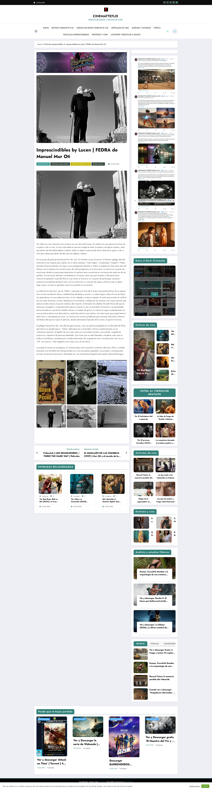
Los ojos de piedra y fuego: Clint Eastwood (165, 500)
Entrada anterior (73, 449)
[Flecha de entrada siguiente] (126, 453)
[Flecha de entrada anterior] (37, 453)
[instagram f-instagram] (170, 2)
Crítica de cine (43, 164)
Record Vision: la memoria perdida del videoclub (143, 476)
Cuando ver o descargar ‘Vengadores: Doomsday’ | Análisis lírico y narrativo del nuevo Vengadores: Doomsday (161, 691)
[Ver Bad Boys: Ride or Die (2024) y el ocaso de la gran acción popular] (50, 484)
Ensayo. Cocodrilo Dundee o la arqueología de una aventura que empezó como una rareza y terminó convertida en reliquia (154, 573)
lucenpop (45, 496)
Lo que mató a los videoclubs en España (165, 476)
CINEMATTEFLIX (105, 16)
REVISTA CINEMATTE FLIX (63, 27)
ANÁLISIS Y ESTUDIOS (141, 27)
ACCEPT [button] (205, 786)
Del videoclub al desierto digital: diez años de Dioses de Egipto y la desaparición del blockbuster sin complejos (110, 500)
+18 (154, 294)
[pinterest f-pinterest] (173, 2)
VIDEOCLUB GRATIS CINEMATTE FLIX (92, 27)
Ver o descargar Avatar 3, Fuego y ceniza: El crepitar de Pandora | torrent (161, 651)
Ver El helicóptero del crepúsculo (143, 417)
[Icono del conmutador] (36, 31)
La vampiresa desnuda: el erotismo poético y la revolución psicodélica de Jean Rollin (165, 441)
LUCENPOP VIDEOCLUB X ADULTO (125, 34)
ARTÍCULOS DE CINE (120, 27)
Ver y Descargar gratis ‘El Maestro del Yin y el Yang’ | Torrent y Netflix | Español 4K (124, 739)
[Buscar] (167, 31)
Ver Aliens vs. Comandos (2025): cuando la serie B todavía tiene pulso (78, 500)
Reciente (140, 643)
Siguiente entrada (91, 449)
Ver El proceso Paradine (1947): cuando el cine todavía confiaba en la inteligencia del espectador (143, 441)
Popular (155, 643)
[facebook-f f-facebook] (164, 2)
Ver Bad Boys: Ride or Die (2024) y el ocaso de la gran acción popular (49, 500)
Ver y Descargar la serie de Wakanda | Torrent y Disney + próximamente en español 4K (49, 742)
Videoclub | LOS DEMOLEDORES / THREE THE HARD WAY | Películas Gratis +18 (61, 455)
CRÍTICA (157, 27)
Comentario (169, 643)
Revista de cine (98, 164)
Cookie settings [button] (194, 786)
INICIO (46, 27)
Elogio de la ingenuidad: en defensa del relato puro (143, 500)
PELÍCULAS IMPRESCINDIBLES (76, 34)
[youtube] (176, 2)
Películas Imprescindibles (60, 164)
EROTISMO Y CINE (100, 34)
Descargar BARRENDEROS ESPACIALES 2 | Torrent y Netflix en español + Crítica (85, 762)
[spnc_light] (175, 31)
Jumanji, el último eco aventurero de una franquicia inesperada (173, 372)
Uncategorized (43, 719)
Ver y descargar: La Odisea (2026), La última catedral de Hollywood (153, 626)
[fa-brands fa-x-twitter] (167, 2)
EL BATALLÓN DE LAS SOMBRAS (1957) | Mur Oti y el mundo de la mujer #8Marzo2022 (101, 455)
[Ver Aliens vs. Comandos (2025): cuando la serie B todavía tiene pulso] (81, 484)
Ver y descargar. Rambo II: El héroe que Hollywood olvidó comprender (153, 599)
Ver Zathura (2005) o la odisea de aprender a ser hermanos (173, 359)
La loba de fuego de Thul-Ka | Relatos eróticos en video (165, 418)
